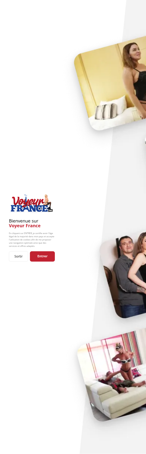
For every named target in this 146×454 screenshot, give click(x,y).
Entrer (42, 256)
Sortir (18, 256)
